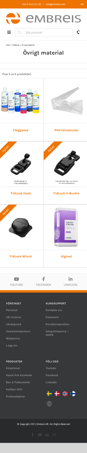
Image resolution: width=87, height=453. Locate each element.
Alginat (66, 256)
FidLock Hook (21, 193)
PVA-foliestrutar (66, 130)
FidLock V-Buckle (66, 193)
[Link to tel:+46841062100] (78, 32)
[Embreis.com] (43, 14)
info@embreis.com (55, 4)
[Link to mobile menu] (9, 32)
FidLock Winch (21, 256)
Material (15, 45)
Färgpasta (20, 130)
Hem (8, 45)
